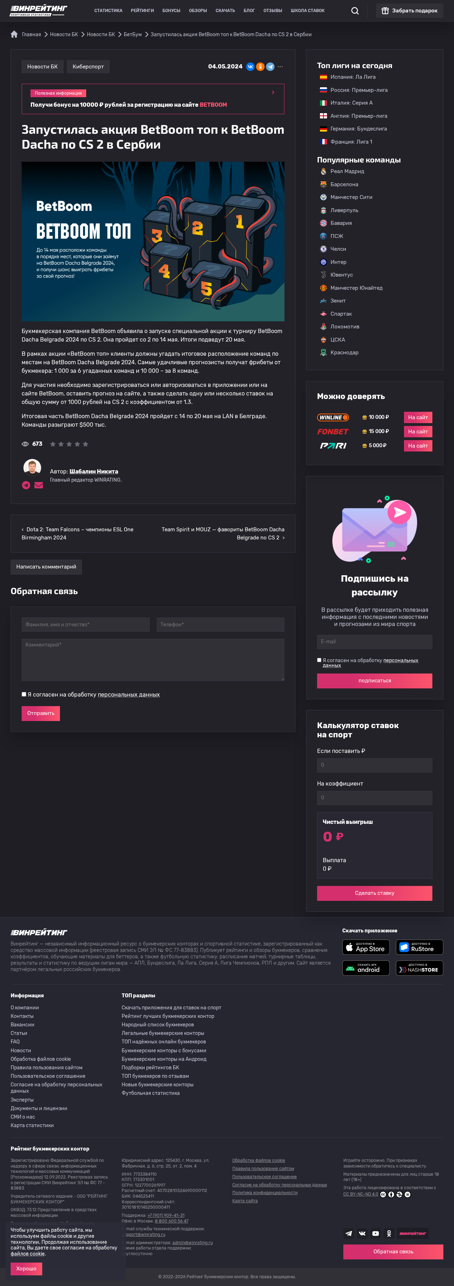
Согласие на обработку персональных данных (57, 1088)
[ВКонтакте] (250, 66)
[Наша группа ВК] (362, 1233)
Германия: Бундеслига (355, 129)
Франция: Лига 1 (348, 142)
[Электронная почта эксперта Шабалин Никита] (38, 485)
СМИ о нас (23, 1117)
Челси (338, 249)
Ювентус (342, 275)
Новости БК (42, 66)
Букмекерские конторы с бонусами (164, 1051)
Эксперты (22, 1100)
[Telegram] (270, 66)
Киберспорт (88, 66)
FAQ (15, 1042)
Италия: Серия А (348, 103)
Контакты (22, 1016)
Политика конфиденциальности (265, 1192)
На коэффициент (340, 783)
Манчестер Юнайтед (357, 288)
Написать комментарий (46, 567)
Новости (21, 1051)
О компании (25, 1008)
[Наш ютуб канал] (375, 1233)
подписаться (375, 680)
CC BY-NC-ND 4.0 (360, 1194)
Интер (339, 262)
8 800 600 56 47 (171, 1221)
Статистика (108, 10)
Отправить (40, 713)
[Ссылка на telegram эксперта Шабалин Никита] (26, 485)
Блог (249, 10)
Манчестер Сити (351, 197)
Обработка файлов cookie (41, 1059)
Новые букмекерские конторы (158, 1085)
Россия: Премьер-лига (356, 90)
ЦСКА (338, 340)
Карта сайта (245, 1200)
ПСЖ (337, 236)
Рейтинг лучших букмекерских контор (168, 1016)
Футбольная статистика (151, 1093)
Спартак (341, 314)
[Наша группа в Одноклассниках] (389, 1233)
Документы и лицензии (39, 1108)
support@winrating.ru (143, 1234)
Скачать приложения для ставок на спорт (171, 1008)
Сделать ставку (374, 893)
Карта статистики (32, 1126)
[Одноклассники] (260, 66)
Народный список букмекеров (158, 1025)
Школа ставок (308, 10)
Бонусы (171, 10)
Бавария (341, 223)
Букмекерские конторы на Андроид (164, 1059)
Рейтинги (142, 10)
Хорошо (26, 1268)
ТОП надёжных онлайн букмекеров (164, 1042)
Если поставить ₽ (341, 751)
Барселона (344, 184)
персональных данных (129, 694)
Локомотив (345, 326)
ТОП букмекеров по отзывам (155, 1076)
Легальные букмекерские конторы (163, 1033)
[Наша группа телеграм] (348, 1233)
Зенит (338, 301)
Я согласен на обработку (94, 694)
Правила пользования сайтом (47, 1068)
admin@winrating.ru (192, 1242)
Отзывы (273, 10)
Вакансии (22, 1025)
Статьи (19, 1033)
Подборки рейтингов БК (150, 1068)
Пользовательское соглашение (48, 1076)
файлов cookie (28, 1254)
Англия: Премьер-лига (355, 116)
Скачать (225, 10)
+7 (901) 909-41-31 (166, 1215)
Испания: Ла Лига (353, 77)
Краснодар (345, 352)
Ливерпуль (344, 210)
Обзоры (198, 10)
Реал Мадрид (347, 171)
